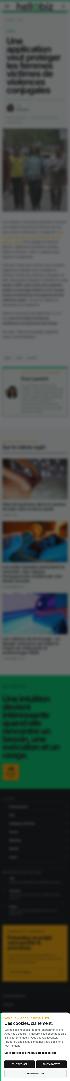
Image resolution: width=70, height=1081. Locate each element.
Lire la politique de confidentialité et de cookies (30, 1052)
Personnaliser (35, 1073)
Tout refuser (20, 1064)
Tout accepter (51, 1064)
